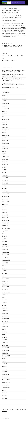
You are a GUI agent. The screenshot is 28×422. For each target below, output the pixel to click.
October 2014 (5, 225)
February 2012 (5, 310)
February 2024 (5, 103)
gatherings (20, 45)
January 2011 (5, 345)
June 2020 (4, 122)
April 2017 (4, 172)
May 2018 (4, 154)
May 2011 (4, 334)
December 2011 (5, 316)
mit (16, 46)
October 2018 (5, 146)
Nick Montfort (13, 8)
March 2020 (5, 127)
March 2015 (4, 212)
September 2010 (6, 355)
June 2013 (4, 268)
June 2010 (4, 363)
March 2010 (4, 371)
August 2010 (5, 358)
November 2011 (5, 318)
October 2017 (5, 161)
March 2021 (4, 114)
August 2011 (5, 326)
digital (6, 45)
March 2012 (4, 308)
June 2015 (4, 209)
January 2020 (5, 132)
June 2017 (4, 167)
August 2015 (5, 204)
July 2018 (4, 151)
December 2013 (5, 252)
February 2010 (5, 374)
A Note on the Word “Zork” (12, 87)
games (14, 45)
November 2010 (5, 350)
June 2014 (4, 236)
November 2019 (5, 135)
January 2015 (5, 217)
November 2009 (6, 382)
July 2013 (4, 265)
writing (20, 46)
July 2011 (4, 329)
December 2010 (5, 347)
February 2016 (5, 193)
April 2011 (4, 337)
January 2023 (5, 106)
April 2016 (4, 188)
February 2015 (5, 215)
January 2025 (5, 95)
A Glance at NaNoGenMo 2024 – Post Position (12, 74)
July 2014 (4, 233)
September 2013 (6, 260)
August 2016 (5, 183)
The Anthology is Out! (9, 76)
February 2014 (5, 246)
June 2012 (4, 300)
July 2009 (4, 393)
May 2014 (4, 238)
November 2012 (5, 286)
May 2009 (4, 398)
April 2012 (4, 305)
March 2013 (4, 276)
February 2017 (5, 175)
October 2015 (5, 199)
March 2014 (4, 244)
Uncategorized (8, 43)
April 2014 (4, 241)
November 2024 (6, 98)
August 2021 (5, 111)
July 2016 (4, 185)
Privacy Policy (5, 418)
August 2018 (5, 148)
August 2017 (5, 164)
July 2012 (4, 297)
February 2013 (5, 278)
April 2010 (4, 369)
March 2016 (4, 191)
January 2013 (5, 281)
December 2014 (5, 220)
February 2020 (5, 130)
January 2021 (5, 116)
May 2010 (4, 366)
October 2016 (5, 180)
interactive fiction (9, 46)
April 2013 (4, 273)
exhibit (10, 45)
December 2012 (5, 284)
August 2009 (5, 390)
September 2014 (6, 228)
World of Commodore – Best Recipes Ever (11, 78)
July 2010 (4, 361)
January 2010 (5, 377)
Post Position (5, 409)
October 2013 (5, 257)
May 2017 (4, 169)
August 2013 (5, 262)
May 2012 (4, 302)
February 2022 (5, 108)
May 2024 (4, 100)
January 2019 (5, 140)
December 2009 (6, 379)
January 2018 (5, 159)
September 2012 (6, 292)
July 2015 (4, 207)
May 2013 (4, 270)
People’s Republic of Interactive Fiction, (17, 25)
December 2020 (6, 119)
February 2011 (5, 342)
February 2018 (5, 156)
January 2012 (5, 313)
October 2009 (5, 385)
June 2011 (4, 332)
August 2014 (5, 231)
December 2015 (5, 196)
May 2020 (4, 124)
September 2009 (6, 387)
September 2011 (6, 324)
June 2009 (4, 395)
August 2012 (5, 294)
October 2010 (5, 353)
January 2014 (5, 249)
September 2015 (6, 201)
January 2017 (5, 177)
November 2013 (5, 254)
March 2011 (4, 339)
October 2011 (5, 321)
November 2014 (5, 223)
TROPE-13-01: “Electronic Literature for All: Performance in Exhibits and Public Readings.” (12, 19)
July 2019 (4, 138)
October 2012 (5, 289)
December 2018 (5, 143)
